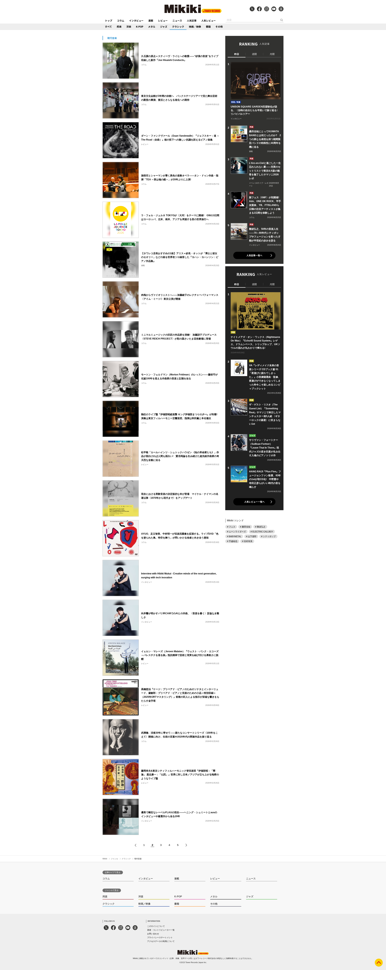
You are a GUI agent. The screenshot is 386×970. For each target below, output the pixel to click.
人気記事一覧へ (254, 255)
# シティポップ (268, 536)
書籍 (208, 26)
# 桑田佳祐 (245, 527)
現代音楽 (138, 859)
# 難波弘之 (260, 527)
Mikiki (105, 859)
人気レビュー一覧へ (254, 501)
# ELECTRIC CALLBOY (262, 531)
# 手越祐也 (232, 541)
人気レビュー (208, 20)
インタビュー (136, 20)
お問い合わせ (153, 934)
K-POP (139, 26)
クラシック (178, 26)
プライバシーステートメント (160, 937)
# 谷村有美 (247, 541)
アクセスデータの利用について (161, 941)
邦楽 (119, 26)
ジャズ (163, 26)
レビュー (163, 20)
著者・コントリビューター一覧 (161, 930)
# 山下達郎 (251, 536)
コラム (120, 20)
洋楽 (128, 26)
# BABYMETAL (234, 536)
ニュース (177, 20)
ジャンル (114, 859)
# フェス (231, 527)
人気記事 (191, 20)
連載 (150, 20)
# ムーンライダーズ (236, 531)
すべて (108, 26)
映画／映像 (195, 26)
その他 (219, 26)
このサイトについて (156, 926)
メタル (151, 26)
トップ (108, 20)
